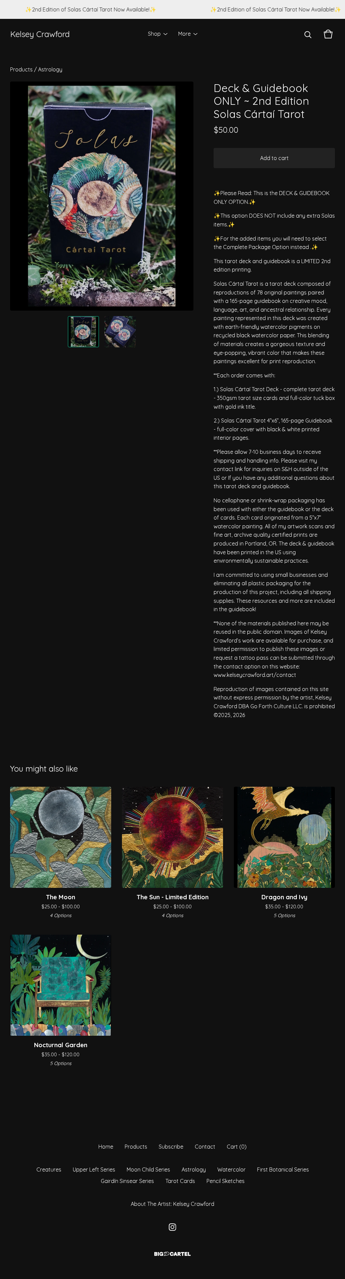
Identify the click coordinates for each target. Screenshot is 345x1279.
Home (105, 1146)
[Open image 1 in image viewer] (101, 196)
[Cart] (328, 34)
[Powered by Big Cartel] (172, 1254)
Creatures (48, 1169)
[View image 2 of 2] (120, 331)
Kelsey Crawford (40, 34)
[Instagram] (172, 1227)
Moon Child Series (148, 1169)
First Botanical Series (283, 1169)
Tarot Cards (180, 1181)
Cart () (237, 1146)
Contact (205, 1146)
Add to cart (274, 158)
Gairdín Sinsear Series (127, 1181)
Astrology (50, 69)
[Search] (308, 34)
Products (21, 69)
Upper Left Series (94, 1169)
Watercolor (231, 1169)
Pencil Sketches (226, 1181)
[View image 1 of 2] (83, 331)
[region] (172, 9)
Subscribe (171, 1146)
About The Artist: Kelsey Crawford (172, 1203)
